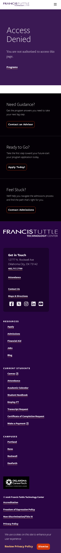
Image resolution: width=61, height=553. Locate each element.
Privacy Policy (10, 523)
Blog (9, 355)
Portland (12, 441)
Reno (10, 449)
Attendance (13, 380)
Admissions (13, 333)
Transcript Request (17, 409)
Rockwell (12, 456)
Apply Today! (16, 167)
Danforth (12, 463)
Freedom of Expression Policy (19, 509)
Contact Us (14, 289)
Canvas (11, 373)
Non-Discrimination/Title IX (18, 516)
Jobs (10, 348)
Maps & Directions (18, 296)
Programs (12, 67)
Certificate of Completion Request (25, 416)
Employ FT (13, 402)
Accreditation (10, 502)
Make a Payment (16, 423)
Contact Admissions (21, 210)
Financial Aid (14, 341)
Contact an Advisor (20, 124)
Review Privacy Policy (19, 546)
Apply (10, 326)
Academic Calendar (17, 387)
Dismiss (43, 546)
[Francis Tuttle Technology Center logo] (16, 4)
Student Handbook (17, 395)
